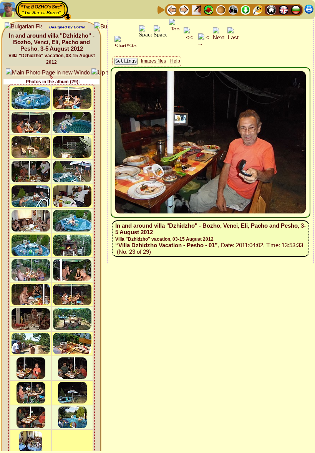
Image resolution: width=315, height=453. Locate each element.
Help (175, 61)
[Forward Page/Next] (184, 9)
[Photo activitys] (233, 9)
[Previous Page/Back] (171, 9)
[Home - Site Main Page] (271, 9)
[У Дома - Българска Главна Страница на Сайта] (295, 9)
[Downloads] (245, 9)
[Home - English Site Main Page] (283, 9)
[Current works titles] (220, 9)
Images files (153, 61)
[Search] (257, 9)
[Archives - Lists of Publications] (196, 9)
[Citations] (208, 9)
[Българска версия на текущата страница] (23, 26)
